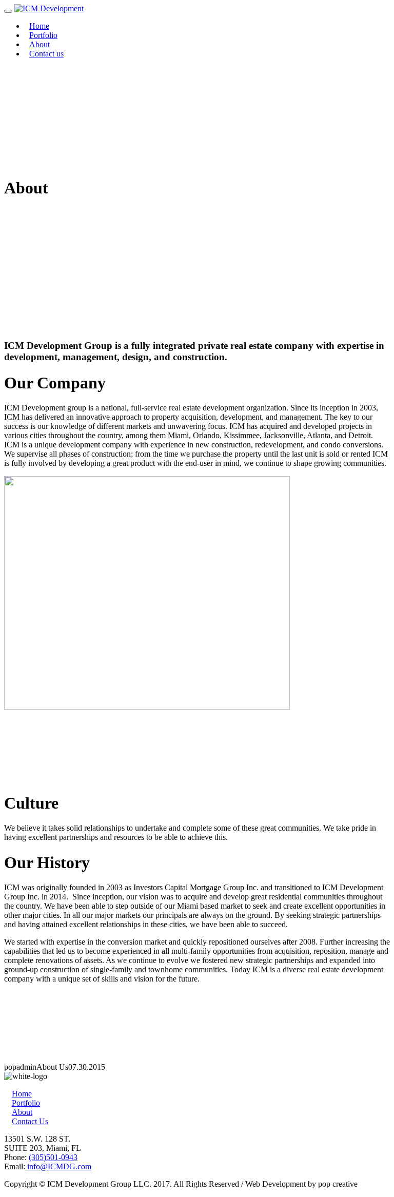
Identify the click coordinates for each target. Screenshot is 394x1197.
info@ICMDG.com (58, 1166)
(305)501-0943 (53, 1157)
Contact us (46, 53)
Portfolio (43, 35)
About (39, 44)
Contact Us (30, 1121)
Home (39, 26)
